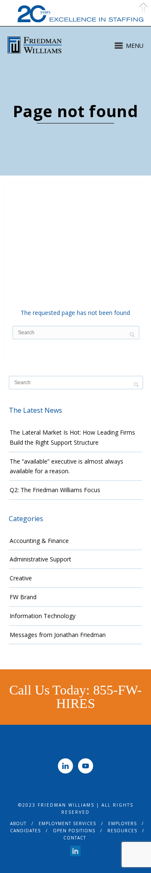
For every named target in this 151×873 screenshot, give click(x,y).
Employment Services (67, 823)
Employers (122, 823)
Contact (74, 838)
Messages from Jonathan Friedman (58, 635)
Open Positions (74, 831)
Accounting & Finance (39, 541)
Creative (21, 578)
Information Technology (43, 616)
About (18, 823)
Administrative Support (40, 559)
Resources (122, 831)
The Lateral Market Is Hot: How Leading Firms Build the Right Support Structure (72, 437)
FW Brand (23, 597)
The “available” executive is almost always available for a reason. (66, 466)
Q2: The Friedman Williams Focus (55, 490)
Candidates (25, 831)
